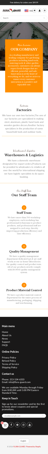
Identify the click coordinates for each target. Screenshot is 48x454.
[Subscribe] (43, 416)
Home (5, 332)
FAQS (5, 345)
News (5, 338)
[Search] (44, 18)
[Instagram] (23, 424)
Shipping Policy (9, 367)
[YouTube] (29, 424)
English (23, 441)
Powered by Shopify (33, 447)
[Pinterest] (17, 424)
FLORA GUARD (19, 447)
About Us (6, 335)
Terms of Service (10, 364)
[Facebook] (11, 424)
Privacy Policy (9, 357)
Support (6, 341)
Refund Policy (9, 360)
